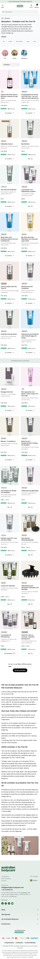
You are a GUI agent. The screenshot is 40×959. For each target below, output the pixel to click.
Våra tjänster (5, 914)
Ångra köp (4, 900)
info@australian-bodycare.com (12, 887)
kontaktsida (23, 892)
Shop (3, 910)
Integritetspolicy (9, 942)
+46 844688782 (7, 890)
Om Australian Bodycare (9, 919)
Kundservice (5, 924)
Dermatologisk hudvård (20, 1)
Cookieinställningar (30, 942)
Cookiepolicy (19, 942)
